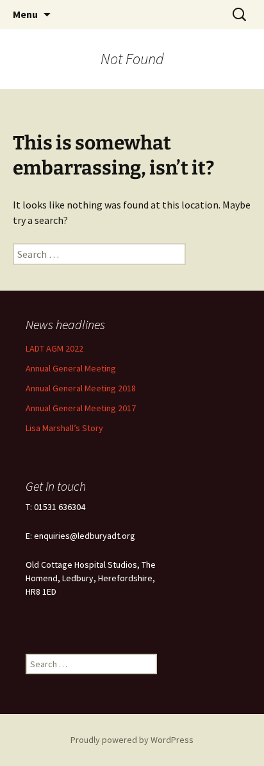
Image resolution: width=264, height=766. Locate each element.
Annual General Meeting (71, 368)
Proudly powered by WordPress (132, 739)
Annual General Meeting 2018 (81, 388)
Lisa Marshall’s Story (64, 428)
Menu (25, 14)
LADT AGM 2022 (54, 348)
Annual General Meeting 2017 (81, 408)
